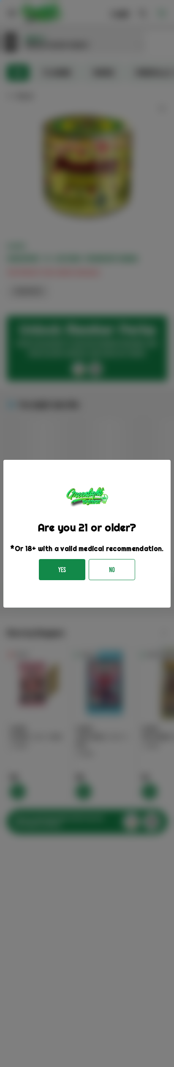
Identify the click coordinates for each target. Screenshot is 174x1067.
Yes (62, 569)
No (112, 569)
